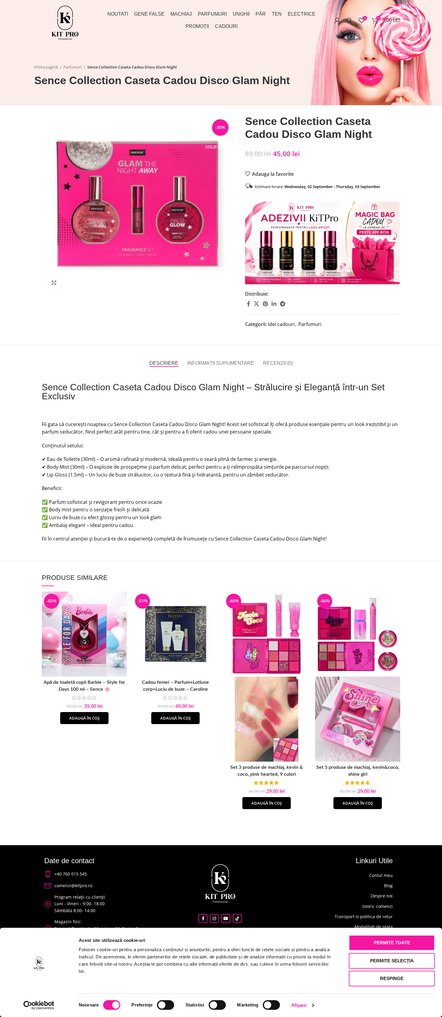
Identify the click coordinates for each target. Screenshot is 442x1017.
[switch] (165, 1005)
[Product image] (266, 718)
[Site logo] (65, 22)
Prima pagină (46, 67)
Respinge (392, 978)
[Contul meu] (337, 20)
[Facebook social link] (248, 303)
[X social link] (256, 303)
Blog (388, 885)
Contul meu (381, 875)
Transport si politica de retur (364, 916)
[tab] (163, 363)
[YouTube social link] (225, 918)
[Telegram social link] (282, 303)
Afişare (299, 1005)
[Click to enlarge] (53, 283)
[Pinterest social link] (265, 303)
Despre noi (382, 896)
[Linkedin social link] (274, 303)
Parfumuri (72, 67)
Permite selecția (392, 960)
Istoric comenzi (377, 906)
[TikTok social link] (237, 918)
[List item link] (94, 874)
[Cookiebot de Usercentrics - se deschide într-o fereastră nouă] (39, 1005)
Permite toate (392, 942)
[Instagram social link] (214, 918)
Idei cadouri (281, 324)
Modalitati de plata (374, 927)
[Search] (349, 20)
